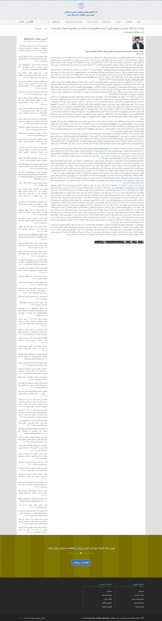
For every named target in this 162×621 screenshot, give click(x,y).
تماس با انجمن (92, 22)
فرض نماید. (118, 212)
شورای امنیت (99, 242)
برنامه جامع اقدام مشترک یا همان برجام (96, 148)
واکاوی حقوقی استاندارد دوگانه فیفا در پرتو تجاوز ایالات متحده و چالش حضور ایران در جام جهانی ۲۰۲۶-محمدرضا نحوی (32, 245)
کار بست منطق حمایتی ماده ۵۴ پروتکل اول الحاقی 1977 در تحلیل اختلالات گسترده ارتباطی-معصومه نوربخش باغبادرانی (32, 166)
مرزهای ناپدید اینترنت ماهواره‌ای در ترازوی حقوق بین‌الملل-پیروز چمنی (32, 378)
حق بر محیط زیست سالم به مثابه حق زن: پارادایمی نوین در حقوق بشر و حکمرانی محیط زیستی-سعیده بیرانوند (32, 204)
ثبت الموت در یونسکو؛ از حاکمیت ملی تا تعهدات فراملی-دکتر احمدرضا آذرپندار (32, 93)
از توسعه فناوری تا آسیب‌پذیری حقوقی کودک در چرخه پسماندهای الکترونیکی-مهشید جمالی (32, 141)
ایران (134, 242)
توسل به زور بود (122, 131)
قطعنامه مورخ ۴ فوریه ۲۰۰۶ (82, 87)
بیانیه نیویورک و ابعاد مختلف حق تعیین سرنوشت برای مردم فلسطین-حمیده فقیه (32, 364)
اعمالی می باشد (88, 217)
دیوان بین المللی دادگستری (114, 242)
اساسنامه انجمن (139, 603)
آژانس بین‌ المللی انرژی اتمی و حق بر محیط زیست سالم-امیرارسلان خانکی (32, 463)
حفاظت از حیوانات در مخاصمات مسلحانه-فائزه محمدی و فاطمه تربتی (32, 134)
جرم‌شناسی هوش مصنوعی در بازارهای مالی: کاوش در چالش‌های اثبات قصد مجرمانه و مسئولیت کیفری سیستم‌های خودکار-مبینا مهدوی (32, 371)
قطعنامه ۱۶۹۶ (112, 97)
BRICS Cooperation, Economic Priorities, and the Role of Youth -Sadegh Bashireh (32, 500)
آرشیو (118, 22)
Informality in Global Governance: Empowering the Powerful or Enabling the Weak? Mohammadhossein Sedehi (32, 431)
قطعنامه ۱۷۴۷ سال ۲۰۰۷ (65, 121)
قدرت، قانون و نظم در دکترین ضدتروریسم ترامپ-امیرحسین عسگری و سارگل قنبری (32, 476)
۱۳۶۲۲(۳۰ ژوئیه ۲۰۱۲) (58, 141)
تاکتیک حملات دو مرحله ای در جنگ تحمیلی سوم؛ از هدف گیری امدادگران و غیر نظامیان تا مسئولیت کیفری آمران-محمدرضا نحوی (32, 121)
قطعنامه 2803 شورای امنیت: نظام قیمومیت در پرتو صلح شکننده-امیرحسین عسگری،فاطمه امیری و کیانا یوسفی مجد (32, 423)
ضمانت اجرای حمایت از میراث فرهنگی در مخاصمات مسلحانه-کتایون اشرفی (32, 128)
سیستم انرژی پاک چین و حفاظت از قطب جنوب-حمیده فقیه (32, 184)
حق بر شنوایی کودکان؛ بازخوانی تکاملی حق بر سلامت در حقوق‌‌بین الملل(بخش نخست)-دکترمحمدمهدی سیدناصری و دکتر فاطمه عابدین (32, 111)
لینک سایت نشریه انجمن (73, 22)
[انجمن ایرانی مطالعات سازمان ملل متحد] (81, 9)
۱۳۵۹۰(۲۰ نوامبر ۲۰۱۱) (72, 141)
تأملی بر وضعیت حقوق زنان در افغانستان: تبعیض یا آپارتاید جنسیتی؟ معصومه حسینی (32, 159)
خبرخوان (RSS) (107, 603)
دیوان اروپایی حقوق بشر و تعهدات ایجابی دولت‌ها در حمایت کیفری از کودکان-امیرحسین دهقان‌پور (32, 456)
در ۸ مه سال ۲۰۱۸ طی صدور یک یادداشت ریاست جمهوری (117, 180)
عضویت (109, 591)
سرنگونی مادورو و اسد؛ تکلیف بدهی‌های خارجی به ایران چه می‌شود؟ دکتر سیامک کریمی (32, 348)
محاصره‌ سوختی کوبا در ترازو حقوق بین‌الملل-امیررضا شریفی (32, 277)
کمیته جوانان (140, 607)
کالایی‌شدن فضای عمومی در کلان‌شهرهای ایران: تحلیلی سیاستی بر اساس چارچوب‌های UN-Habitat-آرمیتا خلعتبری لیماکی (32, 67)
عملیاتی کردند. (113, 158)
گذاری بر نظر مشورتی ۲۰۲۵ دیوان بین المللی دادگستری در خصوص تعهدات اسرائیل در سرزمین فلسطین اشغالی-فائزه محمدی (32, 521)
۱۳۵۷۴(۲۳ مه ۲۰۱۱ (86, 141)
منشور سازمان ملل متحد (72, 97)
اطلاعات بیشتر (81, 563)
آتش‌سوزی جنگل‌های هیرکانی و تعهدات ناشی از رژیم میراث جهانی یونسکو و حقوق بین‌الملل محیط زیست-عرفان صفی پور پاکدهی (32, 439)
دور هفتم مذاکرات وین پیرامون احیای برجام (118, 57)
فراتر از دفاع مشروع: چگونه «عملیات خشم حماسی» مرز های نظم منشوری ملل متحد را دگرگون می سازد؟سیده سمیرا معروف (32, 75)
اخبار (139, 22)
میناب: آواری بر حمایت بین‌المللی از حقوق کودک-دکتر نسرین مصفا (32, 303)
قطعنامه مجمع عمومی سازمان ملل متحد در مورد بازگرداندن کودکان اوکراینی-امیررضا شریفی (32, 340)
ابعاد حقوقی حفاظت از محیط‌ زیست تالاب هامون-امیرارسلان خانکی (32, 283)
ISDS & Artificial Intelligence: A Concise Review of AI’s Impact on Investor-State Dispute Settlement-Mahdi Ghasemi (32, 356)
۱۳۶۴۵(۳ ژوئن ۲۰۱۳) (123, 143)
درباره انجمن (107, 22)
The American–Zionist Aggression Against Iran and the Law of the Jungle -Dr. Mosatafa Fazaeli (32, 237)
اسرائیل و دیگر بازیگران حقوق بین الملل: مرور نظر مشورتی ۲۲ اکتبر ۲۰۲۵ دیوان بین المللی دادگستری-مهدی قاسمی (32, 529)
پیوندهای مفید (107, 595)
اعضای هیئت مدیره (138, 599)
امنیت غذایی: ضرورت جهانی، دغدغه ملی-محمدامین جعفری (32, 506)
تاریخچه (141, 591)
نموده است (122, 87)
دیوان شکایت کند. (116, 200)
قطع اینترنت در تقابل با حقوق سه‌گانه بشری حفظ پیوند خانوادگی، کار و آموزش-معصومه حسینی (32, 270)
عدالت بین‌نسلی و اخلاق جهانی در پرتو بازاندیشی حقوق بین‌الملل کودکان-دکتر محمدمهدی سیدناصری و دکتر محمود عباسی (32, 290)
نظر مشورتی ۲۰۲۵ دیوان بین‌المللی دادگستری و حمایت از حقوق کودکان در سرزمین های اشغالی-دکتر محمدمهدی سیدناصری (32, 513)
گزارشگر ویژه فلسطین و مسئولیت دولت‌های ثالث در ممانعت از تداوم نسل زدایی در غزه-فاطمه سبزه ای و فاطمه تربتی (32, 385)
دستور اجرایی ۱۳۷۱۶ (69, 175)
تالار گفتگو (55, 22)
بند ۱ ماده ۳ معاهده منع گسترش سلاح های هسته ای (121, 70)
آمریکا (128, 242)
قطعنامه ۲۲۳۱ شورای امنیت (59, 153)
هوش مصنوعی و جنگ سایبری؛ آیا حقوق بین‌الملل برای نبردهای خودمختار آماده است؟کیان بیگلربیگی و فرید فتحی (32, 58)
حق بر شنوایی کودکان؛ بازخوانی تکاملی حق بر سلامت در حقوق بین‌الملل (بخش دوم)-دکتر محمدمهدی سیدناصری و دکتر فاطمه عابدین (32, 101)
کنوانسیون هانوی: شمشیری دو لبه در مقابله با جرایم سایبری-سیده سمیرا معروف (32, 469)
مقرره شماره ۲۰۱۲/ (80, 136)
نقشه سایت (108, 599)
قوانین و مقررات (106, 607)
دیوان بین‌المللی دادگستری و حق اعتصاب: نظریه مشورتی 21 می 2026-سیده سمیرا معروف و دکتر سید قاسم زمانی (32, 253)
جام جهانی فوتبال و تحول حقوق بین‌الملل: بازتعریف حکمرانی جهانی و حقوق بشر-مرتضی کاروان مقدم (32, 212)
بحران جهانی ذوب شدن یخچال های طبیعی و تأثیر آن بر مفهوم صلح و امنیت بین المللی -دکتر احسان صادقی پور (32, 484)
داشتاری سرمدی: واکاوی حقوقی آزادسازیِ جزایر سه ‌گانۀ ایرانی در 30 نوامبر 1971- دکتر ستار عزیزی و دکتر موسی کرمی (32, 447)
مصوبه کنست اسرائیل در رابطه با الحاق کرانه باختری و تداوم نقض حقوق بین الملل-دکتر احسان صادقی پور (32, 220)
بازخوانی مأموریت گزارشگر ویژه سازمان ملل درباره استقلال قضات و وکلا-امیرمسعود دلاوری (32, 393)
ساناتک (20, 618)
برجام (140, 242)
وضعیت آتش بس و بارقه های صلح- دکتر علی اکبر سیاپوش (32, 297)
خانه (45, 29)
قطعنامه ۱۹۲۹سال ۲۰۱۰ (124, 124)
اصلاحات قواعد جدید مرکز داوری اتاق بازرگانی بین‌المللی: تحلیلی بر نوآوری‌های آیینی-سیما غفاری (32, 229)
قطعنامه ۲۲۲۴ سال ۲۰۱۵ (108, 124)
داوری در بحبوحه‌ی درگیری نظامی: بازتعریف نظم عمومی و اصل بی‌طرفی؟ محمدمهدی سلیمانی (32, 493)
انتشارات (129, 22)
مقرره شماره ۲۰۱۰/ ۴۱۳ (110, 136)
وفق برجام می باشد (67, 173)
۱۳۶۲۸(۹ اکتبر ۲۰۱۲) (138, 143)
